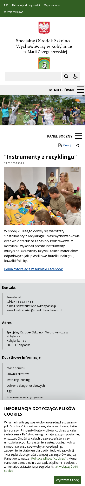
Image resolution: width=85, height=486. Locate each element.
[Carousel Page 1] (40, 117)
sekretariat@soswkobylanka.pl (36, 306)
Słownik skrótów (18, 374)
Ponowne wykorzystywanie (25, 397)
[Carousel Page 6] (60, 117)
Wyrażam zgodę (67, 480)
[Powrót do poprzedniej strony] (78, 145)
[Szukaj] (66, 76)
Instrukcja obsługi (18, 380)
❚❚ (8, 117)
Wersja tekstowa (13, 12)
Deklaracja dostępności (26, 5)
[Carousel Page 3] (48, 117)
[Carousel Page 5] (56, 117)
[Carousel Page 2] (44, 117)
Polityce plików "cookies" (48, 458)
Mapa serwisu (52, 5)
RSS (6, 5)
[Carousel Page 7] (64, 117)
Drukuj (67, 145)
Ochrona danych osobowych (26, 386)
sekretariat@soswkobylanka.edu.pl (39, 310)
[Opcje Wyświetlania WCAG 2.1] (75, 76)
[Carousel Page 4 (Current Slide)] (52, 117)
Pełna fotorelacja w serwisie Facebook (33, 269)
